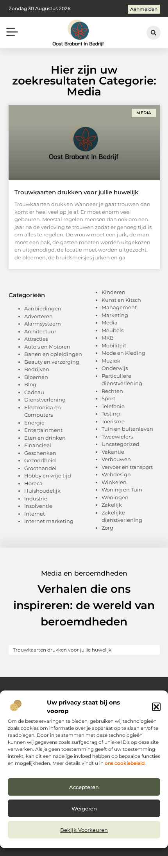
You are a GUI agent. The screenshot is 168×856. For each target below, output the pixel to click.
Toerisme (113, 421)
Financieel (37, 445)
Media (110, 322)
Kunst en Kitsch (121, 300)
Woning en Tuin (122, 489)
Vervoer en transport (127, 467)
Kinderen (113, 292)
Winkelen (114, 482)
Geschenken (40, 453)
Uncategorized (120, 444)
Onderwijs (115, 368)
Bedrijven (36, 369)
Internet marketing (48, 521)
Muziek (111, 361)
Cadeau (34, 392)
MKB (108, 338)
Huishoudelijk (42, 491)
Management (119, 307)
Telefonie (113, 406)
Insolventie (38, 506)
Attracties (36, 339)
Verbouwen (116, 459)
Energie (34, 422)
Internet (34, 514)
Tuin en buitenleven (127, 429)
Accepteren (84, 787)
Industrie (35, 498)
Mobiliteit (114, 345)
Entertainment (43, 430)
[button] (156, 707)
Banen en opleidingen (53, 354)
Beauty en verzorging (51, 362)
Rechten (112, 391)
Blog (30, 384)
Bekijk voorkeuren (84, 830)
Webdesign (116, 474)
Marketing (115, 315)
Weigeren (84, 808)
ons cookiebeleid (125, 763)
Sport (108, 398)
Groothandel (40, 468)
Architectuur (40, 331)
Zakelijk (112, 505)
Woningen (115, 497)
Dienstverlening (45, 399)
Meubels (112, 330)
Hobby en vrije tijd (47, 475)
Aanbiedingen (42, 308)
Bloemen (36, 377)
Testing (111, 413)
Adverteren (38, 316)
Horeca (33, 483)
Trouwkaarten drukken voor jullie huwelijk (76, 192)
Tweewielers (117, 436)
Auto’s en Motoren (47, 346)
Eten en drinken (45, 438)
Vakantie (113, 452)
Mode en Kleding (123, 353)
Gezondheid (40, 460)
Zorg (107, 528)
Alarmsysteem (42, 324)
